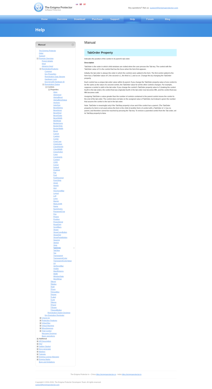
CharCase (57, 142)
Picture (56, 217)
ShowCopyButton (60, 232)
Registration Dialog (52, 84)
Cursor (56, 165)
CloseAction (58, 152)
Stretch (56, 243)
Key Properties (50, 74)
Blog (167, 19)
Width (55, 274)
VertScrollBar (58, 266)
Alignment (57, 95)
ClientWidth (57, 149)
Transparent (58, 256)
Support (114, 19)
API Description (45, 341)
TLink (52, 300)
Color (55, 154)
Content (56, 160)
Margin (56, 201)
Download (79, 19)
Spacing (56, 240)
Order (41, 53)
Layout (56, 193)
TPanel (53, 305)
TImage (53, 295)
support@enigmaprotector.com (164, 8)
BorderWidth (58, 129)
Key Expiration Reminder (54, 315)
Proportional (58, 222)
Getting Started (45, 346)
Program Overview (46, 59)
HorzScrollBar (58, 191)
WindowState (58, 276)
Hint (55, 188)
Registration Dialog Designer (59, 313)
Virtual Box (46, 323)
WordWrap (57, 279)
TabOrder (57, 248)
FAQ (40, 344)
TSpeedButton (56, 310)
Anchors (56, 103)
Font (55, 175)
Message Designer (49, 334)
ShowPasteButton (60, 238)
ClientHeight (58, 147)
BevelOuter (57, 116)
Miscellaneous (47, 328)
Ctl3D (55, 162)
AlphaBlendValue (60, 100)
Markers (42, 352)
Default (56, 167)
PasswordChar (59, 212)
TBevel (53, 282)
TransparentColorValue (62, 261)
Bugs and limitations (47, 362)
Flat (54, 173)
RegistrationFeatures (50, 69)
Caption (56, 136)
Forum (150, 19)
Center (56, 139)
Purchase (97, 19)
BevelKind (57, 113)
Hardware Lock (51, 79)
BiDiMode (57, 121)
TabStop (56, 250)
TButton (53, 284)
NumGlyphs (58, 209)
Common (48, 71)
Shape (56, 230)
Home (44, 19)
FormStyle (57, 180)
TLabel (53, 297)
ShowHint (57, 235)
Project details (47, 61)
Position (56, 219)
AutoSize (56, 105)
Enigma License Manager (49, 357)
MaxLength (57, 204)
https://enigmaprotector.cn (106, 374)
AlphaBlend (58, 97)
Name (55, 206)
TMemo (53, 302)
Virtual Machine (48, 326)
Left (54, 196)
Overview (62, 19)
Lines (55, 199)
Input (44, 64)
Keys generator (45, 349)
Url (54, 263)
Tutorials (42, 354)
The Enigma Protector (47, 51)
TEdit (52, 287)
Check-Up (46, 318)
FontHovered (58, 178)
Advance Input (47, 66)
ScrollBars (57, 227)
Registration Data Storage (55, 77)
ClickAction (57, 144)
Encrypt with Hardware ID (55, 82)
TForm (53, 289)
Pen (55, 214)
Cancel (56, 134)
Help (132, 19)
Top (54, 253)
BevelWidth (57, 118)
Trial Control (46, 331)
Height (56, 186)
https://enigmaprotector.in (131, 374)
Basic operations (48, 336)
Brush (55, 131)
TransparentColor (60, 258)
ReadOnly (57, 225)
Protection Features (49, 321)
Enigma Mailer (44, 359)
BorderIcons (58, 123)
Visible (56, 269)
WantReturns (58, 271)
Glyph (55, 183)
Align (55, 92)
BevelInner (57, 110)
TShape (53, 308)
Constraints (57, 157)
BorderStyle (58, 126)
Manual (41, 45)
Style (55, 245)
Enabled (56, 170)
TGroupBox (54, 292)
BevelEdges (58, 108)
